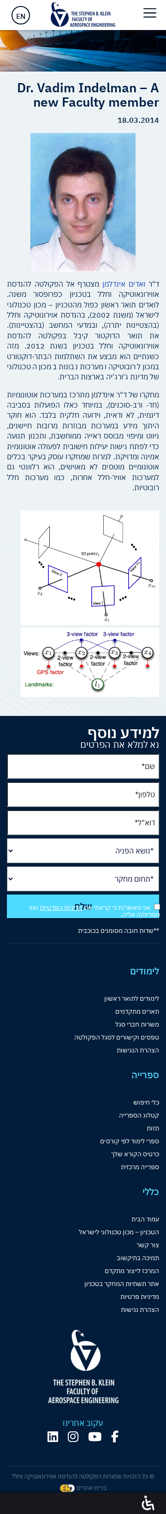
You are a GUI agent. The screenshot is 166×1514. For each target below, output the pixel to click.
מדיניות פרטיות (139, 1296)
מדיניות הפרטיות (61, 907)
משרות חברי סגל (137, 1024)
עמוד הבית (145, 1219)
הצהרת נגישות (140, 1309)
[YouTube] (94, 1436)
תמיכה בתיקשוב (138, 1258)
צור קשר (147, 1245)
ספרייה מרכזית (140, 1167)
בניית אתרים (91, 1488)
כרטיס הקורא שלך (135, 1154)
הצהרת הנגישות (138, 1050)
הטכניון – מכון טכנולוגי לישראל (119, 1232)
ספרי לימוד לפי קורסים (129, 1141)
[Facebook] (114, 1436)
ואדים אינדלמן (123, 283)
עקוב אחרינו (83, 1423)
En (20, 16)
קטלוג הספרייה (139, 1115)
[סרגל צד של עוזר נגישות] (148, 1503)
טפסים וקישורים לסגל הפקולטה (116, 1037)
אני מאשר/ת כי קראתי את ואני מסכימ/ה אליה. (94, 911)
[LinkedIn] (53, 1436)
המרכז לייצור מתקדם (132, 1271)
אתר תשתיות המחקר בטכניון (121, 1284)
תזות (153, 1128)
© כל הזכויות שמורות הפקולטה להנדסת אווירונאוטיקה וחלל (83, 1476)
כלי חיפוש (146, 1102)
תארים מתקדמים (137, 1011)
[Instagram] (73, 1436)
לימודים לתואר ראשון (131, 998)
